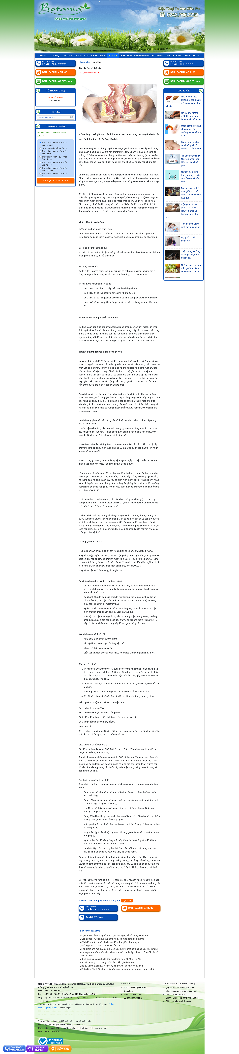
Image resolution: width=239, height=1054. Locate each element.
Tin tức (78, 56)
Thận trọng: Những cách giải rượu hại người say (190, 254)
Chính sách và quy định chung (134, 56)
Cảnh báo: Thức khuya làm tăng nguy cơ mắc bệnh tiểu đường (112, 939)
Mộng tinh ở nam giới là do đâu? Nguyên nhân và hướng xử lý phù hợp (181, 211)
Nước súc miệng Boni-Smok (54, 148)
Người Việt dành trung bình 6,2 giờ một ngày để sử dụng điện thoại (114, 935)
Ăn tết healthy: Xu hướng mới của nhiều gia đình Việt (107, 962)
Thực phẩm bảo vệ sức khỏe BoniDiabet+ (54, 169)
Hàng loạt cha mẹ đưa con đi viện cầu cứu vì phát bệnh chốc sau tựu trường (119, 949)
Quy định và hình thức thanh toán (180, 988)
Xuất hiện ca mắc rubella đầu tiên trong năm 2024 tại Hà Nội (111, 959)
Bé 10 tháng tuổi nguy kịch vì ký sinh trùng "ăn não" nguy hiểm (112, 966)
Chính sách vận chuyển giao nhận (181, 991)
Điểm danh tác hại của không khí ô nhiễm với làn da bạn (191, 145)
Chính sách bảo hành (175, 994)
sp (197, 56)
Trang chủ (43, 56)
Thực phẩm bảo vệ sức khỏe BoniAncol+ (54, 163)
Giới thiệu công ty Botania (135, 988)
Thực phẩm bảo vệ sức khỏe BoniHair (54, 175)
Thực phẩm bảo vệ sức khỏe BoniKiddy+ (54, 158)
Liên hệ (187, 56)
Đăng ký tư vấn (173, 56)
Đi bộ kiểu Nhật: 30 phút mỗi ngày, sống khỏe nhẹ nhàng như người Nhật (117, 969)
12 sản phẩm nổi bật (133, 998)
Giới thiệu (55, 56)
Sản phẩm (67, 56)
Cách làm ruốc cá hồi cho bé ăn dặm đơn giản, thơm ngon (110, 942)
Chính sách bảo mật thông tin (178, 1001)
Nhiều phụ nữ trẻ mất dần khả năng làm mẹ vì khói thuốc (191, 116)
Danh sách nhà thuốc (94, 56)
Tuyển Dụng (157, 56)
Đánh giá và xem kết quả (55, 180)
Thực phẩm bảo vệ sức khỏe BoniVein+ (54, 152)
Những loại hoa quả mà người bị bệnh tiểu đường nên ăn (191, 268)
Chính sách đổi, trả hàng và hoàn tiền (182, 998)
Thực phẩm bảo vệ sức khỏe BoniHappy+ (54, 143)
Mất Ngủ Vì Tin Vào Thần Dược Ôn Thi (100, 945)
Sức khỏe (112, 55)
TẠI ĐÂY (126, 900)
